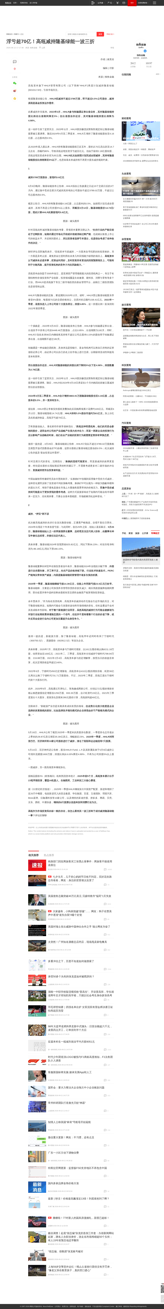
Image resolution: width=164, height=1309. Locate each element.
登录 (132, 3)
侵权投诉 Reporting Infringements (135, 1306)
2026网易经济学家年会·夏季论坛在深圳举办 (140, 161)
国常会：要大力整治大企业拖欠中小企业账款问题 (76, 1087)
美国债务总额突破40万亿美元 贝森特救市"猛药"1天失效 (79, 896)
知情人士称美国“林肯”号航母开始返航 (69, 1122)
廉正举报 (119, 1306)
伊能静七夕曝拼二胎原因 (133, 352)
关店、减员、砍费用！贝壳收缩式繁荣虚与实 (141, 155)
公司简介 (58, 1306)
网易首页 (8, 3)
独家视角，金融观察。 (141, 58)
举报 (112, 48)
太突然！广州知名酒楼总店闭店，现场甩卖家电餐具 (77, 941)
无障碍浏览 (24, 3)
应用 (14, 3)
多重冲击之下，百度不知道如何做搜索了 (71, 961)
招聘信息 (73, 1306)
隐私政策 (88, 1306)
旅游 (137, 533)
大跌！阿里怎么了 (130, 144)
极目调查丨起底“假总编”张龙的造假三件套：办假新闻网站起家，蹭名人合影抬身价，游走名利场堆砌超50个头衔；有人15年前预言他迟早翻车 (81, 1237)
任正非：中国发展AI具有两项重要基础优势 (140, 410)
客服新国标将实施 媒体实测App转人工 (70, 1072)
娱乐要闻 (126, 304)
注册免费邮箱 (142, 3)
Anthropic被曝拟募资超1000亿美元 (137, 390)
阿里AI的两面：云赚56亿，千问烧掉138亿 (140, 396)
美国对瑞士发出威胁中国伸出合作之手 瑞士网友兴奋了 (79, 926)
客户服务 (80, 1306)
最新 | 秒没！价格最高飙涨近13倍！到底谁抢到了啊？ (78, 1198)
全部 (157, 74)
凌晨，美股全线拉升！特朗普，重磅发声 (139, 149)
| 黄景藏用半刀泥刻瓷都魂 (136, 518)
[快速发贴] (15, 62)
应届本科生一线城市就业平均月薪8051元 (71, 1041)
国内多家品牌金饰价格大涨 (63, 1183)
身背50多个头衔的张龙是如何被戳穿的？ (71, 976)
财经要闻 (126, 118)
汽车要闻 (126, 423)
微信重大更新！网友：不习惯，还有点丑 (71, 1137)
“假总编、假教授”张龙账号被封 (65, 1251)
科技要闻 (126, 365)
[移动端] (93, 3)
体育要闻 (126, 239)
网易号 (16, 34)
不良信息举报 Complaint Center (103, 1306)
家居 (131, 533)
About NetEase (48, 1306)
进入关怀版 (33, 3)
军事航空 (155, 533)
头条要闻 (126, 173)
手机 (124, 533)
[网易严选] (110, 3)
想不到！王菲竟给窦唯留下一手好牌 (137, 330)
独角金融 (33, 48)
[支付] (118, 3)
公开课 (145, 533)
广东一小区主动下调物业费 (63, 1152)
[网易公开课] (101, 3)
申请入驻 (110, 34)
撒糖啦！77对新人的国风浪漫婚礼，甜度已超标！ (81, 1217)
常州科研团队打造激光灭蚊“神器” (67, 1102)
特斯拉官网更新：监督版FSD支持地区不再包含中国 (77, 1168)
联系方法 (65, 1306)
